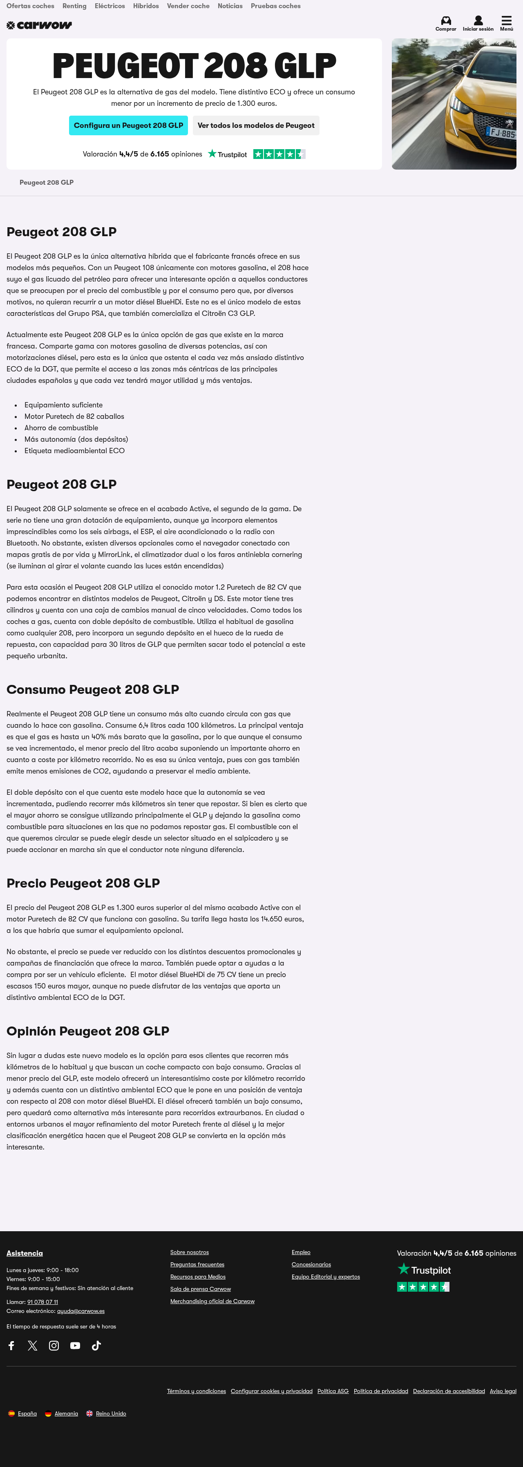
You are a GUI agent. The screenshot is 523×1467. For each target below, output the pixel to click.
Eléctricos (110, 6)
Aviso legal (503, 1391)
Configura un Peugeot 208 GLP (128, 125)
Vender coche (188, 6)
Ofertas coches (30, 6)
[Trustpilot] (257, 154)
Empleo (301, 1252)
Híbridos (146, 6)
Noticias (230, 6)
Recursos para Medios (198, 1276)
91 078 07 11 (42, 1302)
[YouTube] (76, 1348)
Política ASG (333, 1391)
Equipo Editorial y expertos (326, 1276)
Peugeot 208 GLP (47, 182)
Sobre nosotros (189, 1252)
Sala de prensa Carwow (200, 1289)
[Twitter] (33, 1348)
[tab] (47, 183)
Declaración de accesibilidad (449, 1391)
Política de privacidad (381, 1391)
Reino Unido (111, 1413)
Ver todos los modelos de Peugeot (256, 125)
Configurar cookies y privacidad (272, 1391)
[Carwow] (39, 25)
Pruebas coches (276, 6)
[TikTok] (96, 1348)
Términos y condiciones (196, 1391)
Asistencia (25, 1253)
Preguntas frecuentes (197, 1264)
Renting (75, 6)
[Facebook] (12, 1348)
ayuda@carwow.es (81, 1311)
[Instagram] (54, 1348)
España (27, 1413)
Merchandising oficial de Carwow (212, 1301)
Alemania (66, 1413)
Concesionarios (311, 1264)
